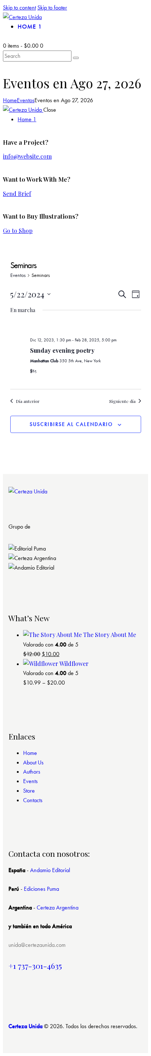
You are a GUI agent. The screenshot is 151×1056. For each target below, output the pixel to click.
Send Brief (17, 193)
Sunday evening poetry (62, 350)
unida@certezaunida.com (37, 945)
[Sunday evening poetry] (85, 326)
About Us (33, 762)
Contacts (33, 800)
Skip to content (19, 7)
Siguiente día (122, 401)
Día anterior (28, 401)
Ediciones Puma (41, 889)
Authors (31, 771)
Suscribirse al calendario (71, 424)
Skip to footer (52, 7)
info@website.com (27, 156)
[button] (75, 577)
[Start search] (76, 58)
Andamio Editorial (50, 870)
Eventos (25, 100)
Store (29, 790)
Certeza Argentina (57, 907)
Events (30, 781)
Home (10, 100)
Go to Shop (18, 230)
